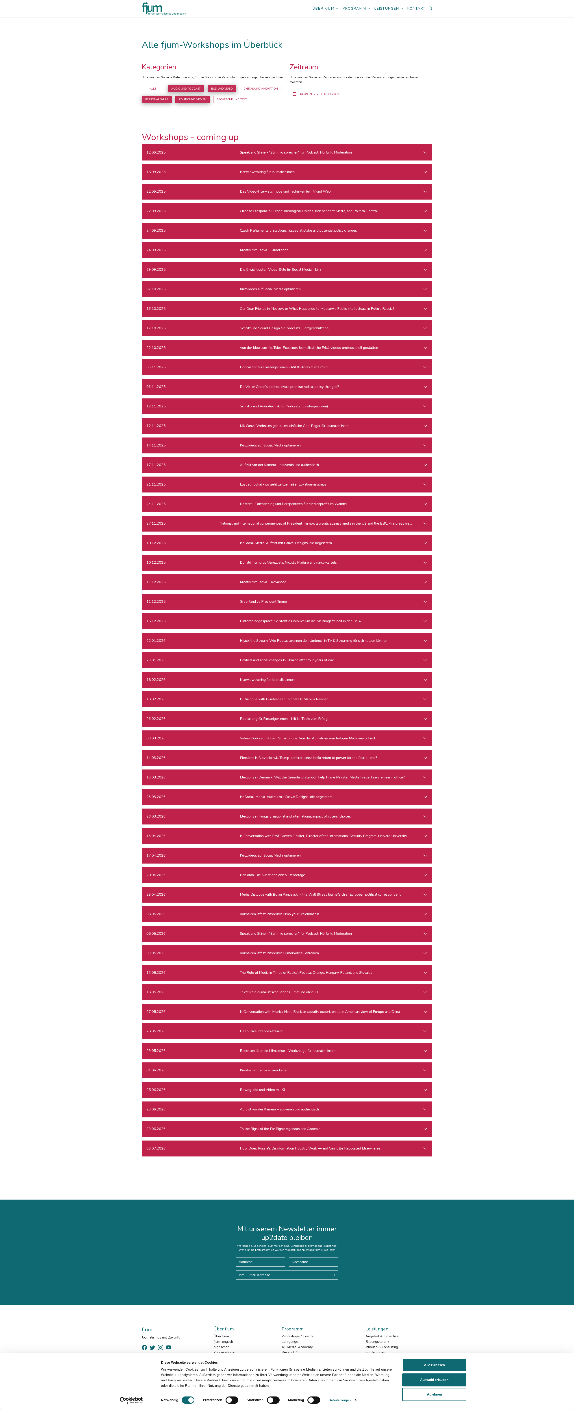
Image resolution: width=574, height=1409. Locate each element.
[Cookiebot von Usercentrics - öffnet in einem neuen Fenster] (131, 1400)
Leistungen (386, 8)
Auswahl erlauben (434, 1380)
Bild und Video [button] (222, 88)
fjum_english (223, 1341)
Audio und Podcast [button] (185, 88)
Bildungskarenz (377, 1341)
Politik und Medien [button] (192, 99)
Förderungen (375, 1352)
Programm (354, 8)
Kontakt (416, 8)
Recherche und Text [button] (232, 99)
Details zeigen (339, 1400)
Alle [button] (153, 88)
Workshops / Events (298, 1336)
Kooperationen (224, 1352)
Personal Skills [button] (156, 99)
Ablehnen (434, 1394)
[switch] (232, 1400)
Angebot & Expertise (382, 1336)
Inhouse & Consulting (381, 1347)
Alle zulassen (434, 1365)
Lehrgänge (290, 1341)
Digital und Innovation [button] (261, 88)
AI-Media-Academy (297, 1347)
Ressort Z (289, 1352)
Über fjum (323, 8)
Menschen (221, 1347)
